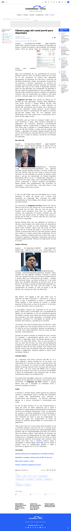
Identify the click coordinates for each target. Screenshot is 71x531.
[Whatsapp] (43, 2)
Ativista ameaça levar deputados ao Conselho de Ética (34, 453)
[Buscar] (68, 2)
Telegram (7, 39)
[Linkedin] (53, 2)
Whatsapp (7, 37)
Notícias (19, 14)
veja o (29, 180)
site (33, 180)
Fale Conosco (43, 521)
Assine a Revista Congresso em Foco (28, 465)
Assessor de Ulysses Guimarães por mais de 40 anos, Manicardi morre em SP (35, 506)
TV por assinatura (43, 476)
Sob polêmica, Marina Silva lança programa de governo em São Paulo (20, 506)
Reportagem (19, 485)
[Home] (35, 8)
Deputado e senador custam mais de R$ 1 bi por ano (33, 457)
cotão (24, 476)
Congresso (27, 485)
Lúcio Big (39, 442)
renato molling (20, 479)
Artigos (32, 14)
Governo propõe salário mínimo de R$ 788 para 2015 (50, 505)
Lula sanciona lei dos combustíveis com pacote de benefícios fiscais (65, 39)
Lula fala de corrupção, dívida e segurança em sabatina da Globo (65, 89)
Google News (8, 42)
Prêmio (52, 14)
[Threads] (64, 2)
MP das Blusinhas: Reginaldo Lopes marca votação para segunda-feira (65, 77)
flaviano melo (30, 479)
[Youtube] (59, 2)
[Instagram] (56, 2)
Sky (30, 476)
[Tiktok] (62, 2)
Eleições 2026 (39, 14)
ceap (35, 476)
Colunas (25, 14)
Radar (46, 14)
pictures (18, 476)
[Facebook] (48, 2)
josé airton (39, 479)
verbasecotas (48, 479)
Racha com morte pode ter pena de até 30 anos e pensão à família (64, 64)
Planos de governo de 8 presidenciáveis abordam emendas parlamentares (65, 51)
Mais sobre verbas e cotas (24, 461)
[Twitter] (51, 2)
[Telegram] (45, 2)
